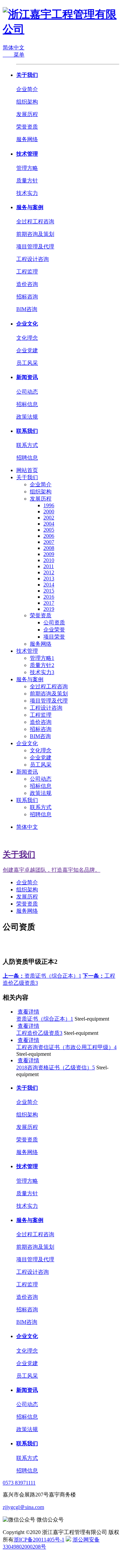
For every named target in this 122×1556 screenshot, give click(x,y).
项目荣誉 (54, 637)
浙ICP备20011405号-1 (39, 1539)
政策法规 (27, 417)
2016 (48, 597)
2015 (48, 591)
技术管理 (27, 154)
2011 (48, 566)
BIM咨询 (26, 309)
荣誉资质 (27, 127)
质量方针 (27, 180)
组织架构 (27, 102)
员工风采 (27, 363)
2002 (48, 517)
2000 (48, 511)
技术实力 (27, 193)
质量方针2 (42, 665)
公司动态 (27, 392)
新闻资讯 (27, 377)
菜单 (13, 55)
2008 (48, 548)
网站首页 (27, 470)
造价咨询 (27, 284)
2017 (48, 603)
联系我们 (27, 431)
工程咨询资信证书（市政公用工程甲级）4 (66, 1047)
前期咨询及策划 (35, 234)
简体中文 (13, 47)
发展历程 (27, 114)
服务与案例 (29, 207)
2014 (48, 584)
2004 (48, 524)
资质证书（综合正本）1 (42, 976)
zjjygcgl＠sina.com (23, 1507)
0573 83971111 (19, 1483)
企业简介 (27, 89)
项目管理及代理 (35, 246)
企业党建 (27, 350)
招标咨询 (27, 296)
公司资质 (54, 622)
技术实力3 (42, 672)
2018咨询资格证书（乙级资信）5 (55, 1067)
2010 (48, 560)
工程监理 (27, 271)
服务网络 (27, 139)
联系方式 (27, 445)
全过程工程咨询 (35, 221)
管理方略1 (42, 658)
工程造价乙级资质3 (39, 1033)
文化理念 (27, 338)
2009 (48, 554)
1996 (48, 505)
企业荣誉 (54, 629)
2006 (48, 536)
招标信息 (27, 404)
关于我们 (27, 75)
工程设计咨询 (32, 259)
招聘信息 (27, 458)
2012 (48, 572)
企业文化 (27, 324)
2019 (48, 609)
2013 (48, 578)
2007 (48, 542)
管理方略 (27, 168)
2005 (48, 530)
